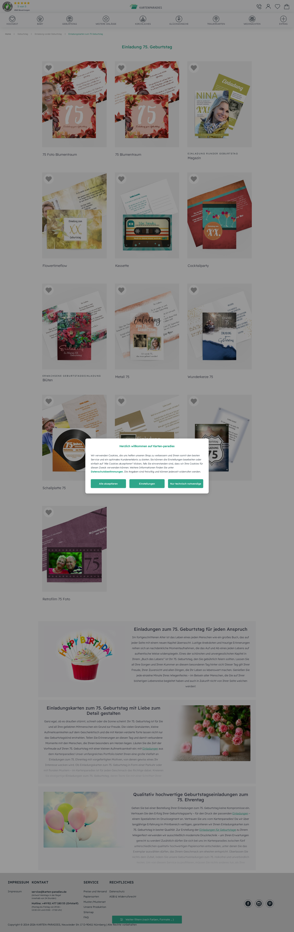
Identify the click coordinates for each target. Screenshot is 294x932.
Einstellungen (147, 483)
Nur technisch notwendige (185, 483)
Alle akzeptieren (108, 483)
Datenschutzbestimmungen (107, 471)
